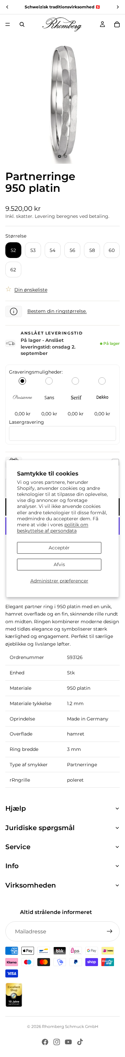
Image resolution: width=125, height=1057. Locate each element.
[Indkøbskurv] (117, 24)
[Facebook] (45, 1042)
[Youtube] (68, 1042)
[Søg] (22, 24)
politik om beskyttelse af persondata (52, 528)
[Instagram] (57, 1042)
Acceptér (59, 548)
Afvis (59, 564)
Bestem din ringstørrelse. (57, 311)
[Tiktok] (80, 1042)
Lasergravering (26, 422)
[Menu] (7, 24)
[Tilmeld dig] (110, 931)
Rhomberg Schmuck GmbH (70, 1026)
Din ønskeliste (30, 290)
